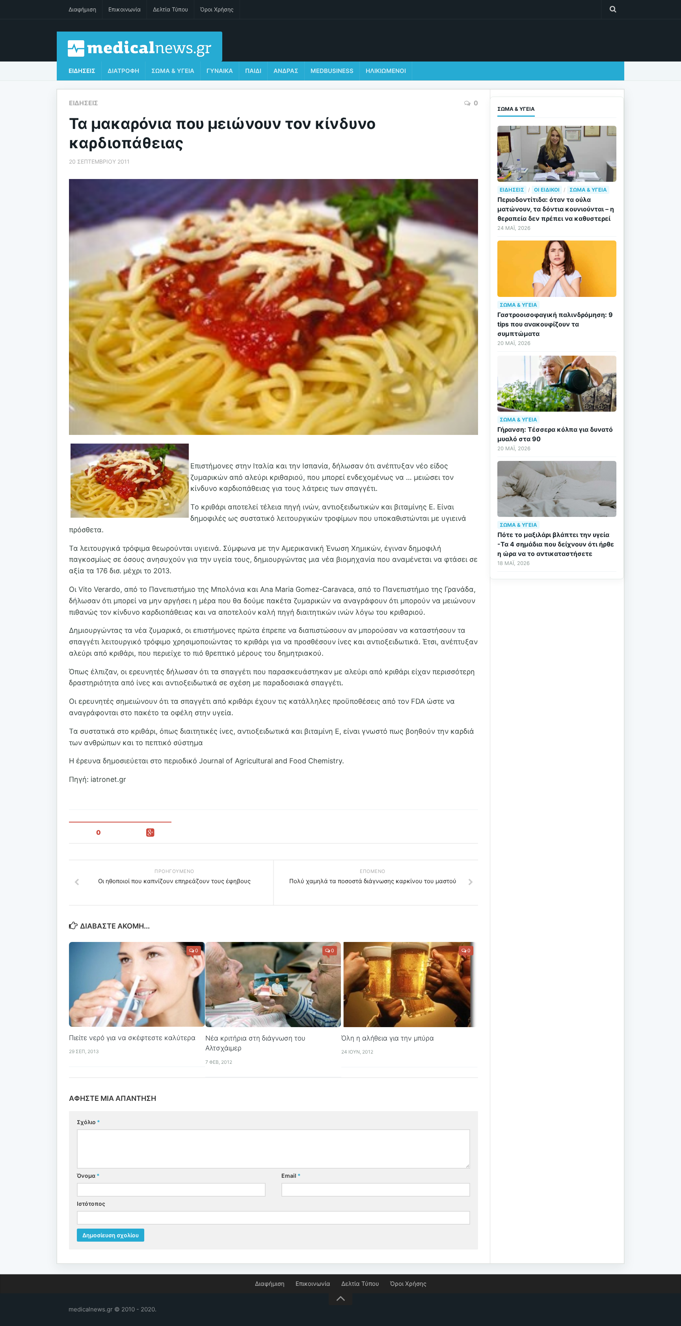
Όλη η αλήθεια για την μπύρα (387, 1038)
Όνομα (88, 1175)
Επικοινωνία (124, 9)
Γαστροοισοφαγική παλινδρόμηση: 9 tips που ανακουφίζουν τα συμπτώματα (555, 324)
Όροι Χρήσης (217, 9)
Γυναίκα (220, 71)
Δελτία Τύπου (170, 9)
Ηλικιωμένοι (386, 71)
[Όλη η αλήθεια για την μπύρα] (409, 984)
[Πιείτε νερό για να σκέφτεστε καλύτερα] (137, 984)
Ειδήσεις (82, 71)
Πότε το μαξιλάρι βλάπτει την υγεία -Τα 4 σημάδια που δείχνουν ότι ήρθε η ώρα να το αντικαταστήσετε (555, 544)
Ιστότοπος (91, 1203)
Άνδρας (286, 71)
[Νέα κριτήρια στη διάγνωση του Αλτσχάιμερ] (273, 984)
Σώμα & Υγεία (172, 71)
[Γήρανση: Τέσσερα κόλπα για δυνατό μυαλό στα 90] (556, 384)
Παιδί (253, 71)
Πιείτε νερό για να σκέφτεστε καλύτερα (132, 1038)
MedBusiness (332, 71)
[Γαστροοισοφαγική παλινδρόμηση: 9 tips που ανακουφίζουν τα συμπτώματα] (556, 269)
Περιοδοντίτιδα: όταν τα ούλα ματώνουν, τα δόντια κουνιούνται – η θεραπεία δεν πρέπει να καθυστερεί (555, 209)
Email (291, 1175)
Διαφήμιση (82, 9)
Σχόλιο (88, 1122)
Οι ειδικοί (547, 189)
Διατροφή (123, 71)
